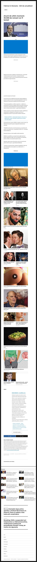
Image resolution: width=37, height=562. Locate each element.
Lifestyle (5, 546)
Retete (5, 548)
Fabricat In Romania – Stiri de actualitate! (18, 6)
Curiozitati (6, 544)
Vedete (5, 539)
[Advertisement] (16, 47)
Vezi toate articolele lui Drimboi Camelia (13, 450)
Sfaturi (5, 553)
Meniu (5, 9)
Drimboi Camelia (19, 393)
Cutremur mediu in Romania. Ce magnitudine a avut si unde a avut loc (12, 492)
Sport (5, 537)
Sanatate (5, 551)
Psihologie (6, 541)
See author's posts (16, 432)
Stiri (4, 534)
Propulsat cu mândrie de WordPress (22, 559)
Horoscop (5, 556)
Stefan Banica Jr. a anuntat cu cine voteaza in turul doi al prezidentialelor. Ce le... (11, 474)
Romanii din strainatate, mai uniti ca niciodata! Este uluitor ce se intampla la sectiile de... (12, 486)
